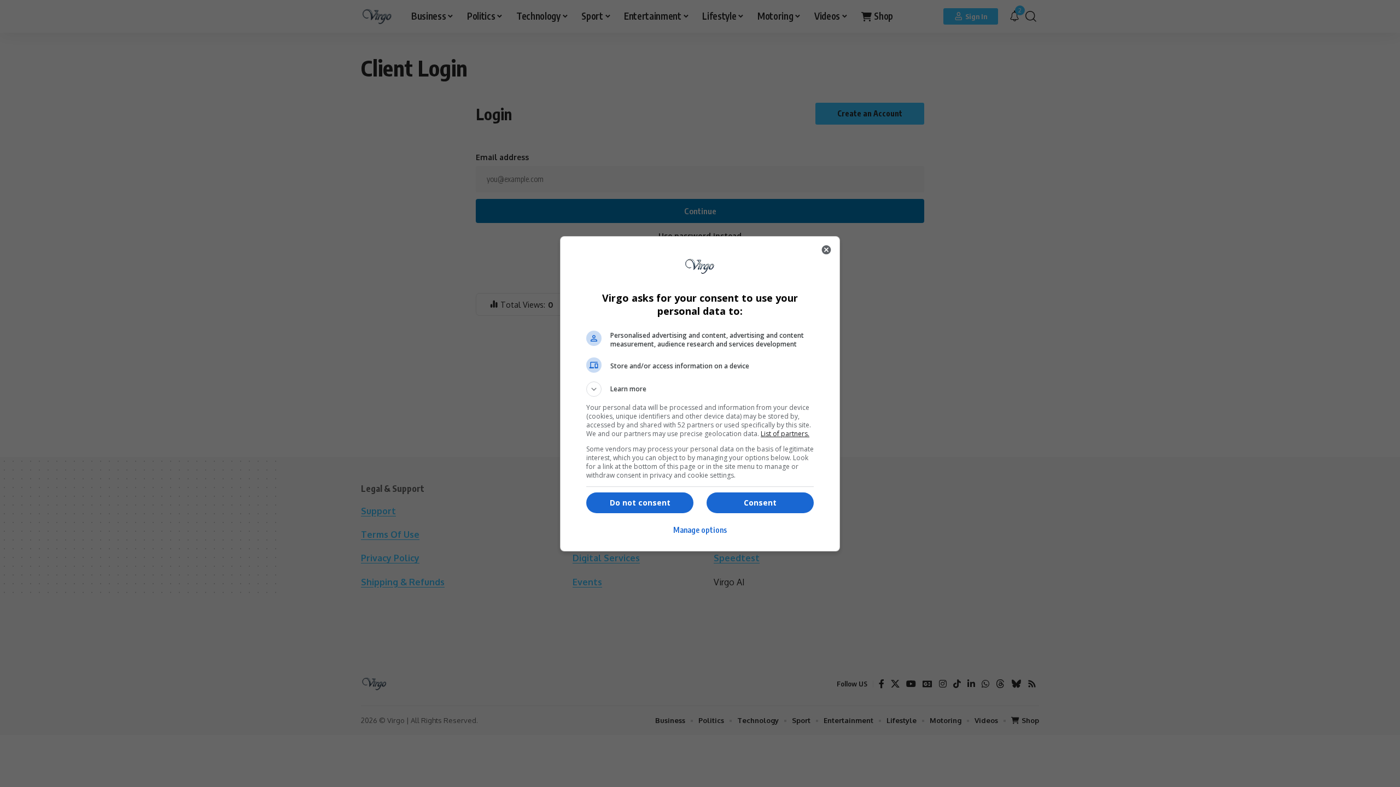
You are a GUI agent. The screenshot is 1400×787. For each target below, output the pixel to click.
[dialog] (700, 393)
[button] (700, 389)
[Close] (826, 250)
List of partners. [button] (785, 433)
